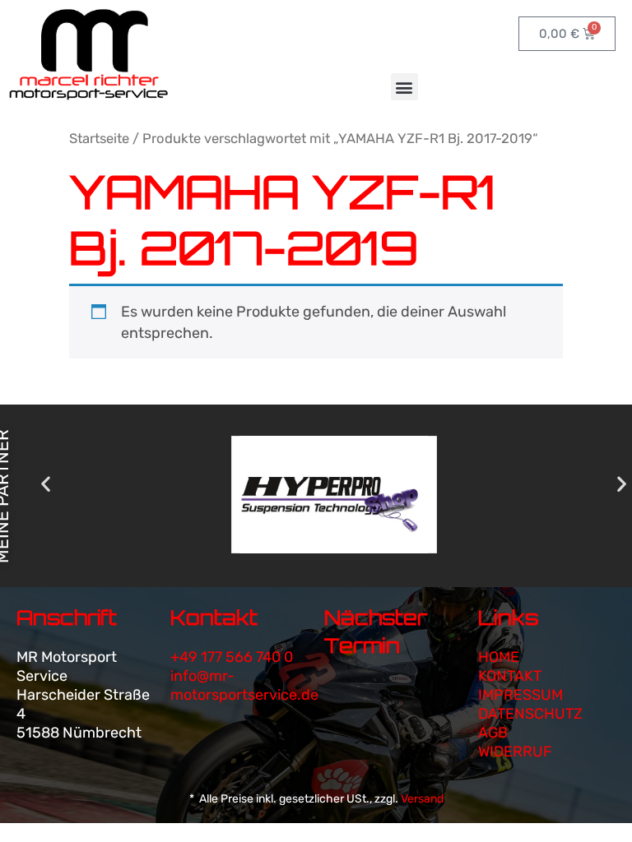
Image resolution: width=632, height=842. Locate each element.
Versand (422, 799)
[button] (404, 86)
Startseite (99, 138)
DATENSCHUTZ (530, 714)
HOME (498, 657)
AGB (493, 733)
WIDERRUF (515, 752)
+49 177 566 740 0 (231, 657)
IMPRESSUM (520, 695)
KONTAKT (509, 676)
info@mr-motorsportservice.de (244, 685)
